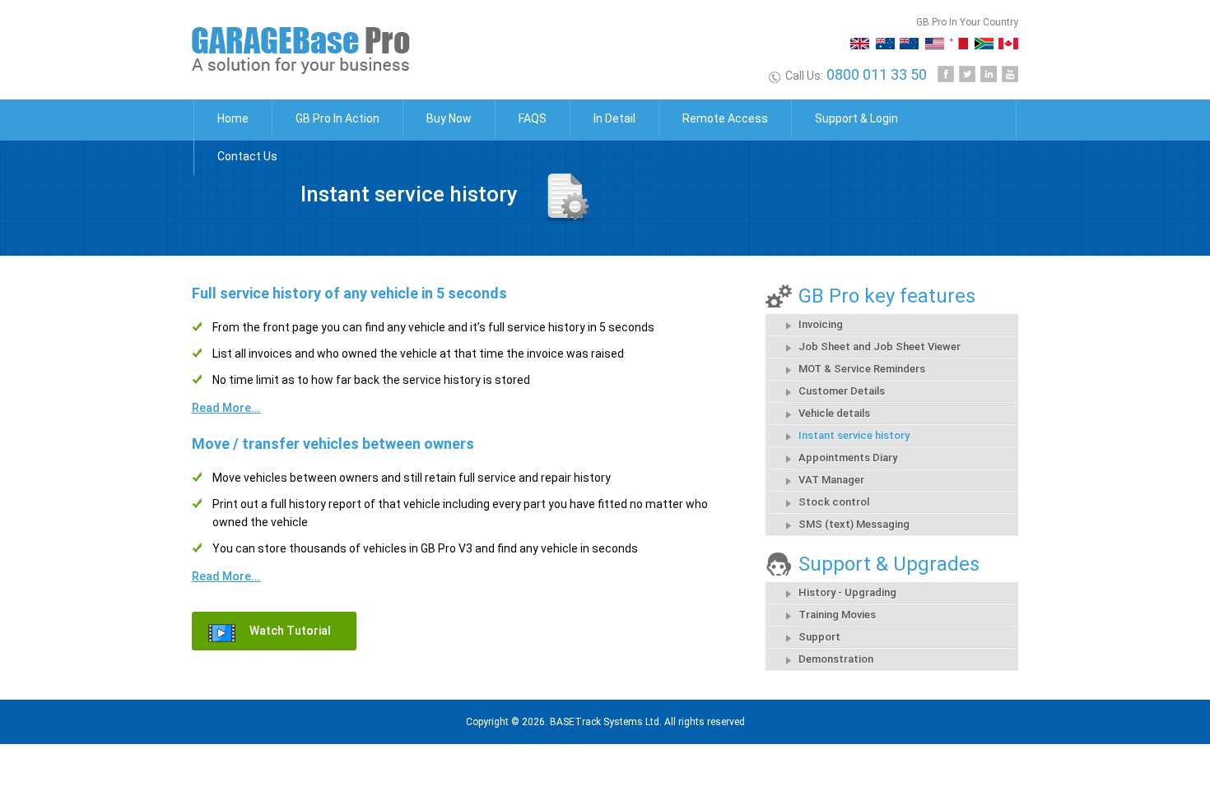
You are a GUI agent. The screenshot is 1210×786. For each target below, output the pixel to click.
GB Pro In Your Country (967, 22)
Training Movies (837, 614)
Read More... (226, 407)
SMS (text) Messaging (854, 524)
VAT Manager (831, 480)
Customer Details (841, 391)
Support (819, 637)
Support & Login (856, 118)
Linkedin (988, 74)
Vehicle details (834, 413)
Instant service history (854, 435)
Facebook (946, 74)
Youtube (1010, 74)
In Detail (614, 118)
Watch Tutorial (290, 630)
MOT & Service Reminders (861, 369)
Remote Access (725, 118)
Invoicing (820, 324)
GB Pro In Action (337, 118)
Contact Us (247, 156)
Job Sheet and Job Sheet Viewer (879, 346)
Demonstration (835, 659)
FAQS (533, 118)
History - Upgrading (847, 592)
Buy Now (449, 118)
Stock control (833, 502)
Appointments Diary (847, 457)
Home (233, 118)
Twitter (967, 74)
